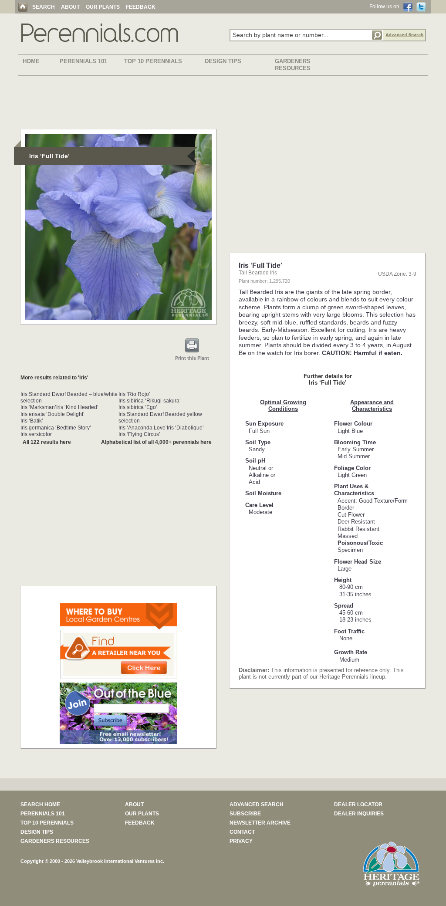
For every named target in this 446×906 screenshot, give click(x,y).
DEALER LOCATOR (358, 804)
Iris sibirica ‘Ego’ (137, 407)
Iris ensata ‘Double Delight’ (52, 414)
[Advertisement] (223, 104)
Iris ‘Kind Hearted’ (77, 407)
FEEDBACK (140, 7)
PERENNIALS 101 (83, 61)
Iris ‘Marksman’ (38, 407)
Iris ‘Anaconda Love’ (142, 428)
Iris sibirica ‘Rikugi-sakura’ (149, 401)
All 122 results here (47, 442)
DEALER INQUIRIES (359, 814)
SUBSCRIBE (245, 814)
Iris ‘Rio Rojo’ (134, 394)
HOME (31, 61)
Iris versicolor (36, 434)
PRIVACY (241, 841)
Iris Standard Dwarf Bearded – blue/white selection (69, 397)
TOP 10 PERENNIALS (153, 61)
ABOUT (70, 7)
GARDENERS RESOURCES (293, 64)
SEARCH (43, 7)
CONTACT (242, 832)
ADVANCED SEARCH (257, 804)
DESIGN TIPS (223, 61)
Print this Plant (192, 358)
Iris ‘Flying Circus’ (139, 434)
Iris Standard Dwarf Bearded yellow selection (160, 417)
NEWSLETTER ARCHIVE (260, 823)
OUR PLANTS (103, 7)
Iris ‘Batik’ (31, 421)
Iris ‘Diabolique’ (185, 428)
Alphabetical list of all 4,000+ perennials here (156, 442)
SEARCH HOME (40, 804)
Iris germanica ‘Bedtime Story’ (55, 428)
